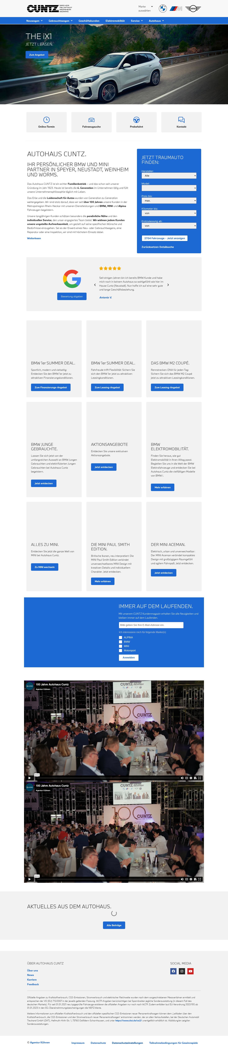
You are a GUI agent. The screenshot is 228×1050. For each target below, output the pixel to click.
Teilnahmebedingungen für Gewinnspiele (173, 1042)
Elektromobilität (115, 20)
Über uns (32, 970)
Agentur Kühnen (40, 1042)
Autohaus (155, 20)
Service (135, 20)
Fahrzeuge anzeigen (164, 238)
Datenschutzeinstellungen (127, 1042)
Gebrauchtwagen (59, 20)
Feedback (33, 984)
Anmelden (129, 657)
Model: (146, 183)
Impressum (78, 1042)
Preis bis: (147, 196)
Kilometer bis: (150, 208)
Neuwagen (32, 20)
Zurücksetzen (150, 246)
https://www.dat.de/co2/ (128, 1020)
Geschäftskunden (89, 20)
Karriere (32, 979)
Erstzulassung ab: (152, 221)
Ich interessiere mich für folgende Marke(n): (142, 632)
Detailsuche (166, 246)
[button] (145, 9)
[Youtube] (190, 971)
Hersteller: (148, 171)
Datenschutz (98, 1042)
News (30, 975)
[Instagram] (182, 971)
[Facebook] (173, 971)
